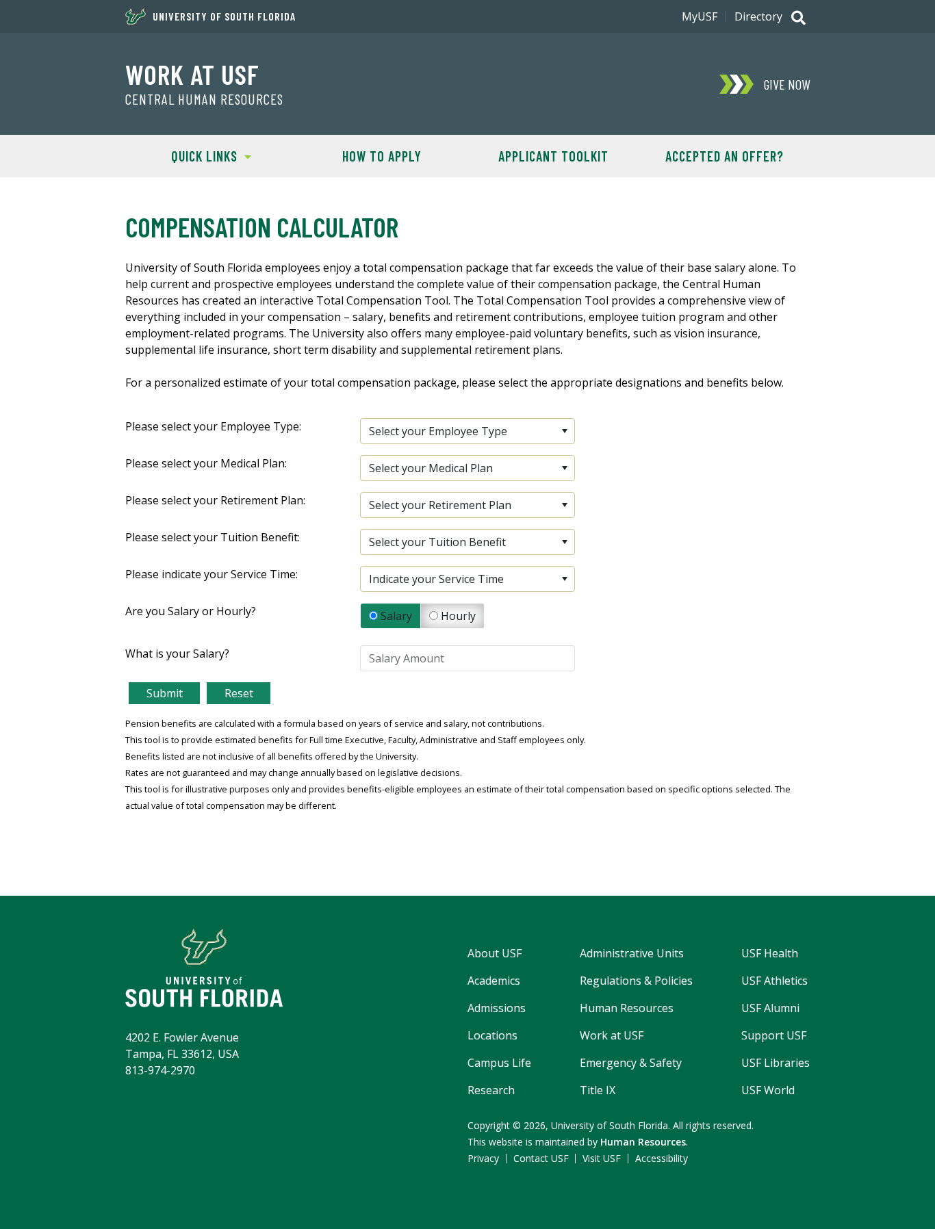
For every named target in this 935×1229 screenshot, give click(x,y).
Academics (493, 980)
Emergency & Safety (631, 1062)
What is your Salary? (177, 653)
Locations (492, 1035)
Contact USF (541, 1158)
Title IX (597, 1090)
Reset (239, 693)
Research (491, 1090)
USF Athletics (774, 980)
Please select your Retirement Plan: (215, 500)
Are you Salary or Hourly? (190, 611)
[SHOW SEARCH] (798, 19)
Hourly (457, 615)
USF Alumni (770, 1007)
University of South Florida (224, 16)
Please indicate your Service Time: (211, 574)
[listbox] (467, 431)
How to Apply (382, 156)
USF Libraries (775, 1062)
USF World (768, 1090)
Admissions (496, 1007)
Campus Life (499, 1062)
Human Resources (627, 1007)
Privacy (483, 1158)
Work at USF (192, 74)
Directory (758, 16)
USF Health (769, 953)
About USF (494, 953)
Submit (164, 693)
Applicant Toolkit (553, 156)
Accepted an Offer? (724, 156)
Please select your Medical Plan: (206, 463)
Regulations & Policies (636, 980)
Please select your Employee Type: (213, 426)
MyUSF (699, 16)
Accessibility (661, 1158)
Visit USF (601, 1158)
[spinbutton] (467, 658)
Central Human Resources (204, 99)
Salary (395, 615)
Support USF (773, 1035)
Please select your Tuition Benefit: (212, 537)
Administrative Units (632, 953)
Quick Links (181, 156)
